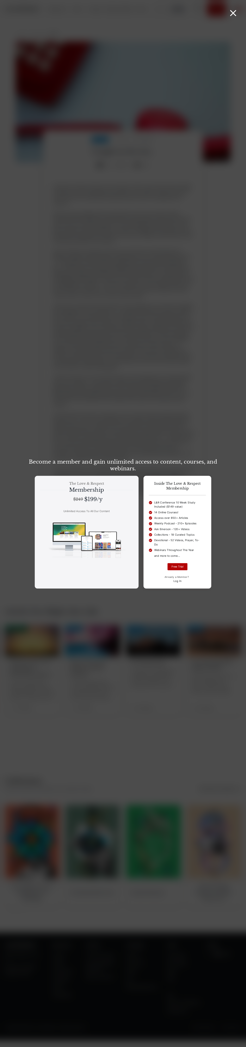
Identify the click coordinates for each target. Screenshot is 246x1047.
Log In (177, 580)
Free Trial (177, 566)
